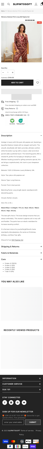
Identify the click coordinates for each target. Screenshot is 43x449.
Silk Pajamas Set (17, 240)
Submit (32, 422)
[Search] (8, 4)
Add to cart (17, 83)
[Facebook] (4, 402)
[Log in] (36, 4)
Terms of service (27, 431)
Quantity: (4, 68)
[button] (30, 20)
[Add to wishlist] (38, 83)
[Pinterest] (17, 402)
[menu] (2, 4)
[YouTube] (24, 402)
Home (3, 11)
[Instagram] (11, 402)
